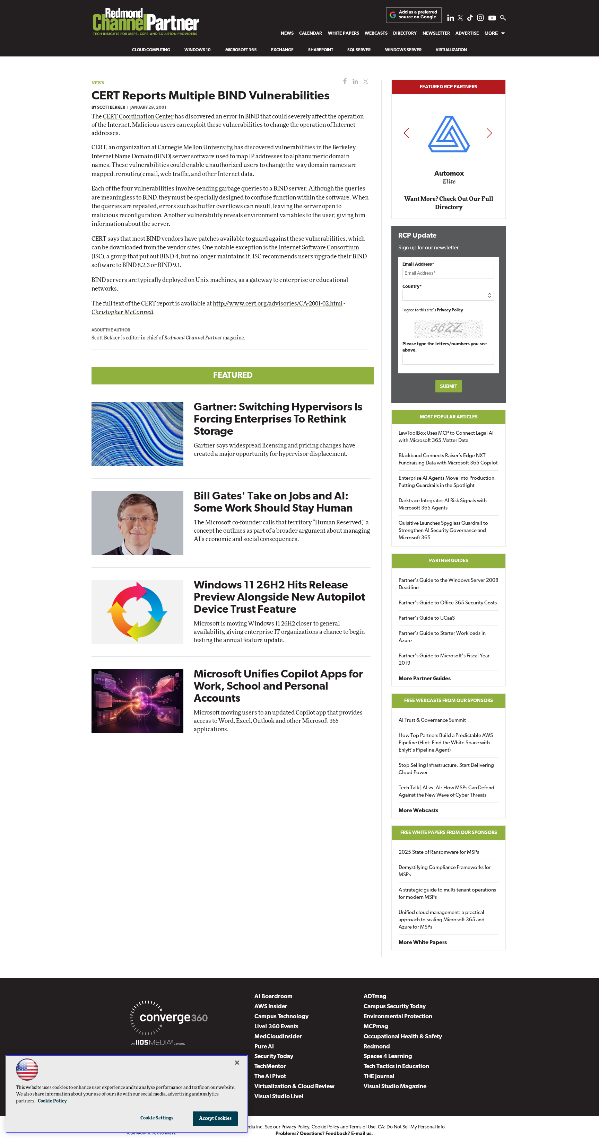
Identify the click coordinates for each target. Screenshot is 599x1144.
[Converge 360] (169, 1019)
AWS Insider (270, 1007)
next (489, 132)
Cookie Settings (157, 1118)
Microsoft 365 (241, 50)
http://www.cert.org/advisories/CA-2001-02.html (277, 304)
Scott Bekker (111, 108)
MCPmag (376, 1027)
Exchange (282, 50)
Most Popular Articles (449, 417)
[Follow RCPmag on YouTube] (492, 19)
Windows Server (403, 50)
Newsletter (436, 33)
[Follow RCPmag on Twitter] (460, 19)
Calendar (310, 33)
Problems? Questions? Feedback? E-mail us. (324, 1133)
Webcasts (376, 33)
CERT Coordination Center (138, 116)
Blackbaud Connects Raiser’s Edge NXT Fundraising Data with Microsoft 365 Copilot (448, 459)
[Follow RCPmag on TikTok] (470, 20)
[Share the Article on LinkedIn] (354, 81)
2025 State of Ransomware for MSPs (439, 852)
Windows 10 (197, 50)
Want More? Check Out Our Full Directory (448, 203)
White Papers (343, 33)
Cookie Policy (325, 1127)
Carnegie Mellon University (195, 147)
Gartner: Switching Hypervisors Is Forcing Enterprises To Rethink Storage (278, 419)
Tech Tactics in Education (396, 1067)
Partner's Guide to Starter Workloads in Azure (442, 637)
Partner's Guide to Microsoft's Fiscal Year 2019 (444, 660)
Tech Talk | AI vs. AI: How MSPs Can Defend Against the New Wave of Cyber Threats (446, 792)
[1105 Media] (158, 1043)
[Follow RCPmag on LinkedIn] (450, 20)
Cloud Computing (151, 50)
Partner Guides (448, 561)
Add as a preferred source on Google (418, 14)
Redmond (377, 1047)
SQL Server (359, 50)
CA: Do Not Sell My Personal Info (411, 1127)
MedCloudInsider (278, 1037)
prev (406, 132)
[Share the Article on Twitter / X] (365, 81)
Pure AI (264, 1047)
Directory (405, 33)
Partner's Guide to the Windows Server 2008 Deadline (448, 584)
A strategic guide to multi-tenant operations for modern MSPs (447, 894)
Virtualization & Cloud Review (294, 1087)
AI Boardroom (273, 997)
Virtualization (451, 50)
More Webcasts (418, 811)
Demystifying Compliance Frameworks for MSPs (445, 871)
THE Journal (379, 1077)
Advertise (467, 33)
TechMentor (270, 1067)
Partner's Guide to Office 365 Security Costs (448, 603)
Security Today (273, 1056)
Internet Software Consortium (319, 247)
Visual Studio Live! (279, 1097)
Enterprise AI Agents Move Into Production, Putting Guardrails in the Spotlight (447, 482)
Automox (449, 173)
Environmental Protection (398, 1017)
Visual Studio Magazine (395, 1087)
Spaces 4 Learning (388, 1056)
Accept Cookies (215, 1118)
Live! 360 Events (276, 1027)
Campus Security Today (395, 1007)
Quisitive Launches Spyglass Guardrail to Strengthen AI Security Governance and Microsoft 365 (443, 531)
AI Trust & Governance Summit (432, 720)
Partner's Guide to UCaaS (427, 618)
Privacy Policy (450, 310)
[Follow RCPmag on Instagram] (480, 20)
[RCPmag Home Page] (146, 23)
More (491, 33)
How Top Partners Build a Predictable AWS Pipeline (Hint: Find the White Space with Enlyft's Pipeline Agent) (446, 743)
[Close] (237, 1062)
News (287, 33)
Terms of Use (362, 1127)
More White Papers (423, 943)
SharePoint (320, 50)
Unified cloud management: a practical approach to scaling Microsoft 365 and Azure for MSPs (442, 920)
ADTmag (375, 997)
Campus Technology (281, 1017)
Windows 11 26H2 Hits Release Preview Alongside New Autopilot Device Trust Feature (279, 597)
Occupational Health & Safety (403, 1037)
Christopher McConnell (123, 312)
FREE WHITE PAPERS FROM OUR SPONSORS (448, 832)
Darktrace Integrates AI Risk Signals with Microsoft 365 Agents (443, 504)
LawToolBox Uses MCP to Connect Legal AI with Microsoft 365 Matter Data (446, 437)
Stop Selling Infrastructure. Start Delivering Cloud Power (446, 769)
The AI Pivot (270, 1077)
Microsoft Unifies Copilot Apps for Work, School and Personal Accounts (278, 686)
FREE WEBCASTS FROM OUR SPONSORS (448, 700)
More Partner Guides (425, 679)
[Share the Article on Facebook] (343, 81)
